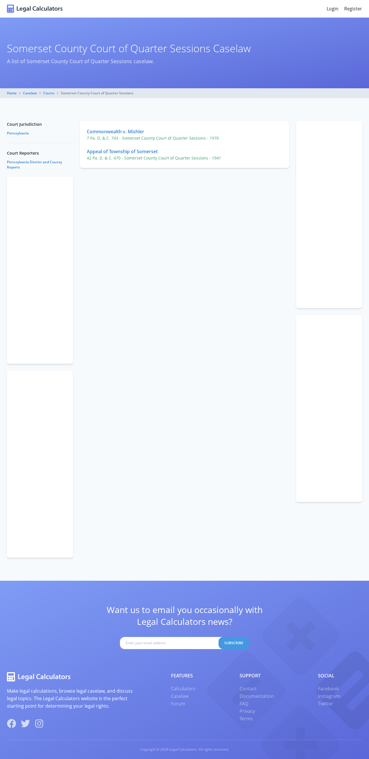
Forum (178, 703)
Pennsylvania (18, 133)
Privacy (247, 711)
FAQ (244, 703)
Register (353, 8)
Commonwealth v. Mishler (115, 131)
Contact (248, 688)
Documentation (257, 696)
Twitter (325, 703)
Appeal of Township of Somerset (122, 151)
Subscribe (233, 642)
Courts (48, 93)
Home (12, 93)
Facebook (328, 688)
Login (332, 8)
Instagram (329, 696)
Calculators (183, 688)
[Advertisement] (329, 214)
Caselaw (30, 93)
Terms (246, 718)
